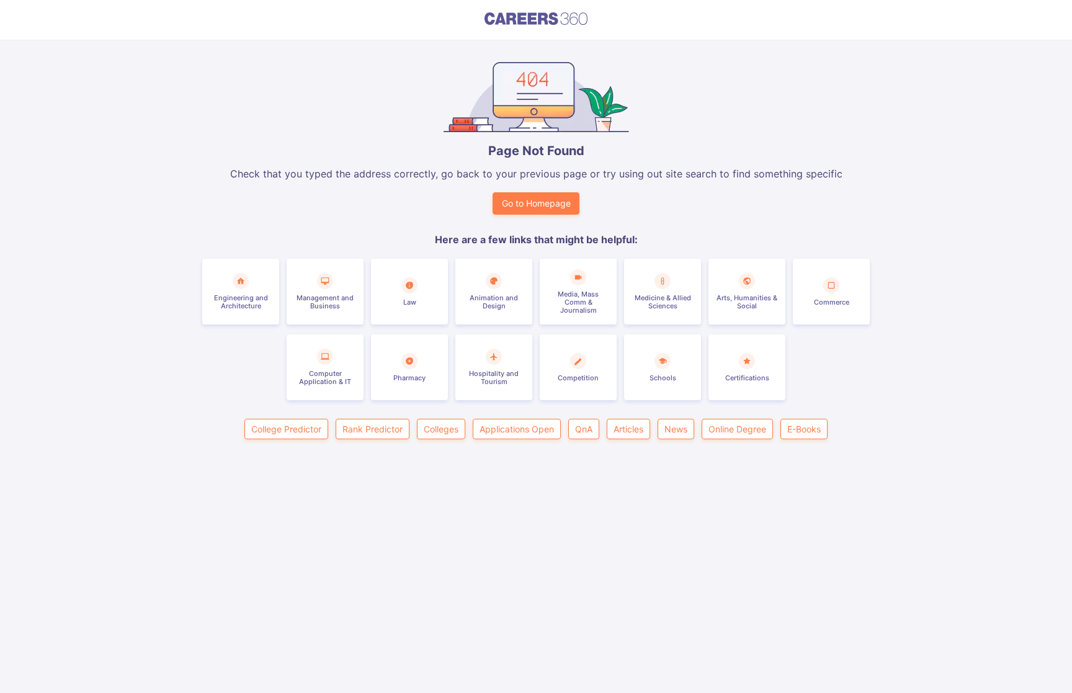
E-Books (804, 429)
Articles (628, 429)
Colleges (441, 429)
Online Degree (737, 429)
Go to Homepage (536, 203)
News (675, 429)
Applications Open (517, 429)
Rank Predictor (372, 429)
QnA (583, 429)
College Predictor (286, 429)
